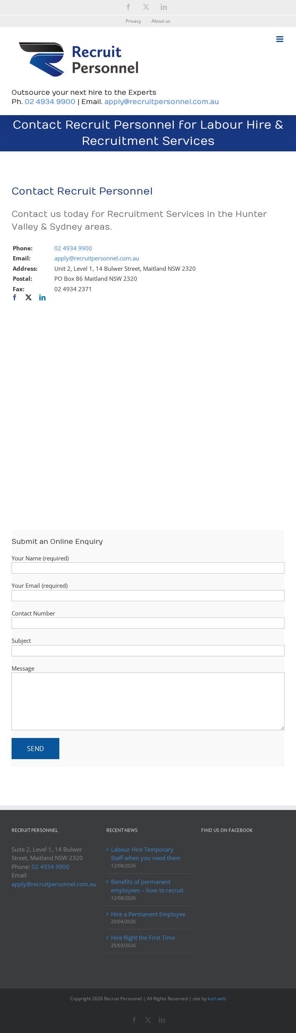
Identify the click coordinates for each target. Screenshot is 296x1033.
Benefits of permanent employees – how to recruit (147, 886)
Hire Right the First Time (143, 937)
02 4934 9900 (50, 102)
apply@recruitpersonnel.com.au (161, 102)
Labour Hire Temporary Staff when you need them (146, 853)
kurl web (217, 998)
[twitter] (28, 297)
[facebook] (15, 297)
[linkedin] (42, 297)
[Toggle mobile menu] (280, 39)
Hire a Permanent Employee (148, 914)
